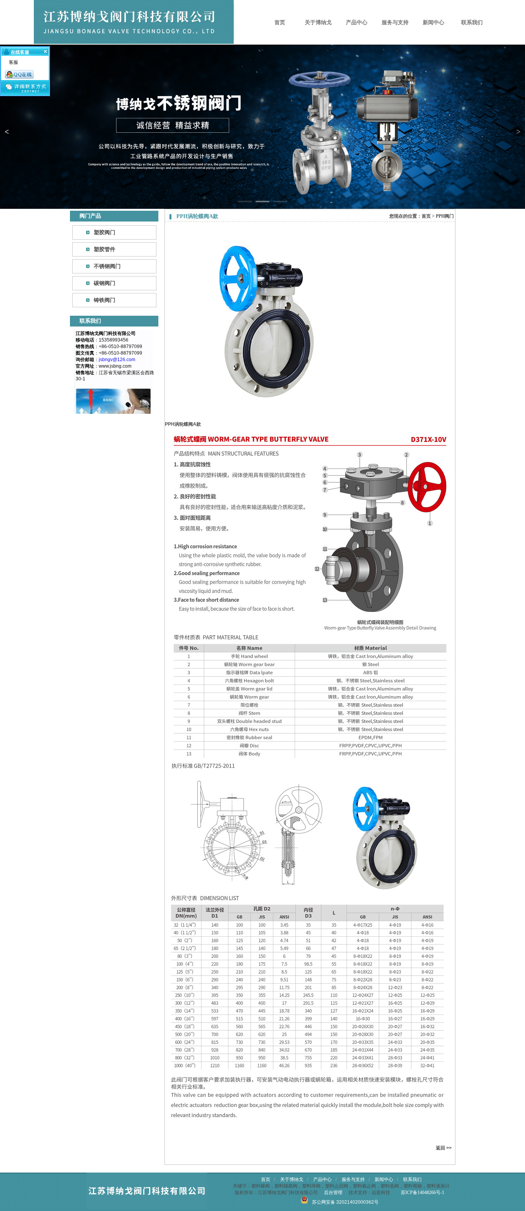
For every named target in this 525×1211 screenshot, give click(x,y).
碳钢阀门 (104, 283)
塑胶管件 (104, 249)
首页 (279, 22)
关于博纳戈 (318, 22)
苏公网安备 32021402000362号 (345, 1202)
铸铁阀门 (104, 300)
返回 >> (444, 1148)
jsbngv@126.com (117, 359)
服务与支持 (395, 22)
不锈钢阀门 (107, 266)
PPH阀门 (445, 216)
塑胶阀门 (104, 232)
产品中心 (356, 22)
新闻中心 (433, 22)
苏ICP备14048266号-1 (422, 1192)
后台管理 (333, 1192)
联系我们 (472, 22)
